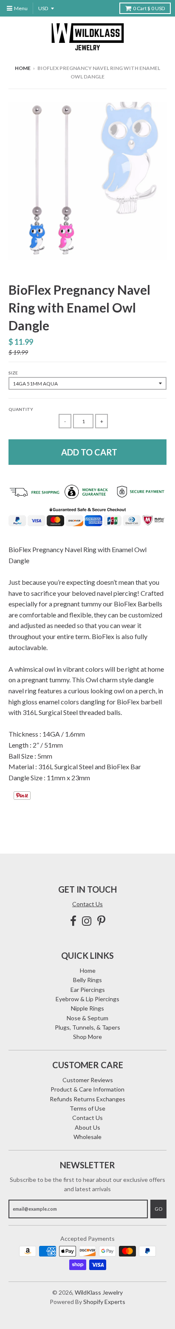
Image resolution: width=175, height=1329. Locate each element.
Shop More (87, 1036)
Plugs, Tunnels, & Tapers (87, 1027)
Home (23, 68)
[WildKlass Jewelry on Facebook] (73, 921)
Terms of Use (87, 1108)
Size (13, 372)
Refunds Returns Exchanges (87, 1099)
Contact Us (87, 903)
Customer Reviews (87, 1079)
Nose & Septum (87, 1018)
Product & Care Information (87, 1089)
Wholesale (87, 1136)
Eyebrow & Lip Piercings (87, 998)
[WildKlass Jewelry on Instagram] (87, 921)
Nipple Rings (87, 1008)
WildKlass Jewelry (99, 1292)
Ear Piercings (88, 989)
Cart (149, 8)
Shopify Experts (104, 1301)
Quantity (20, 409)
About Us (87, 1127)
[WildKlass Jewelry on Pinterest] (101, 921)
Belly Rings (87, 979)
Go (158, 1209)
